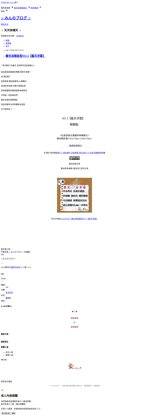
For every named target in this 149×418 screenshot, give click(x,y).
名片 (7, 46)
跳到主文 (4, 24)
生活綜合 (20, 36)
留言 (18, 267)
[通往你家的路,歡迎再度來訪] (74, 322)
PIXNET (57, 386)
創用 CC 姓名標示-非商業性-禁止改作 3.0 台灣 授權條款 (79, 153)
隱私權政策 (87, 386)
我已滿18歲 (6, 413)
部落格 (8, 43)
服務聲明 (97, 386)
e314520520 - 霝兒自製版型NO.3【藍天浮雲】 (79, 219)
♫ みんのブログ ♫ (16, 18)
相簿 (7, 41)
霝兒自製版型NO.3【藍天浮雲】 (25, 55)
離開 (13, 413)
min (2, 254)
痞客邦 (13, 267)
